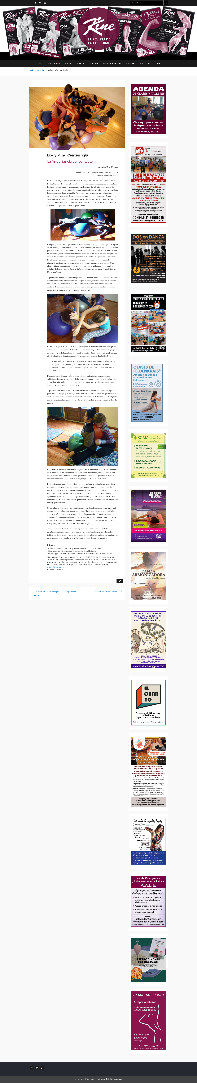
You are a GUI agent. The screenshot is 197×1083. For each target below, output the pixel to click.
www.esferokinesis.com (55, 567)
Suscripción (145, 63)
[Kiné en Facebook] (35, 2)
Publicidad (130, 63)
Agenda (80, 63)
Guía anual (93, 63)
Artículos (68, 63)
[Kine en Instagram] (40, 2)
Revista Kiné (97, 1079)
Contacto (159, 63)
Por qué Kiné (54, 63)
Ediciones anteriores (112, 63)
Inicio (41, 63)
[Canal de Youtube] (45, 2)
